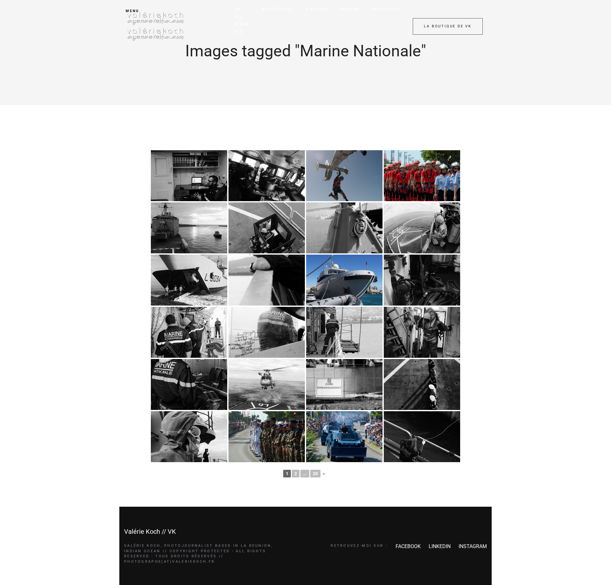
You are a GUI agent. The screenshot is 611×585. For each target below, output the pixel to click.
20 (315, 473)
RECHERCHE (386, 9)
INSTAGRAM (473, 546)
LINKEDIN (440, 546)
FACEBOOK (408, 546)
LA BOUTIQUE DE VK (448, 26)
